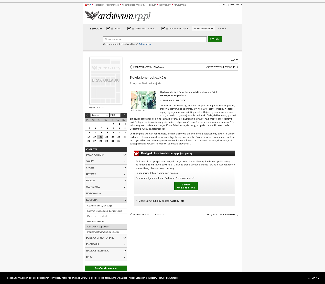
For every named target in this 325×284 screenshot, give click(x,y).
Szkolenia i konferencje (106, 5)
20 (94, 137)
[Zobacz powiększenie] (143, 100)
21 (101, 137)
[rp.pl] (88, 5)
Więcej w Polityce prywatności (163, 278)
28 (101, 141)
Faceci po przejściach (97, 216)
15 (106, 132)
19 (89, 137)
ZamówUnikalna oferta (186, 186)
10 (118, 128)
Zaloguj (223, 5)
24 (118, 137)
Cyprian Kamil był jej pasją (99, 206)
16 (113, 132)
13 (94, 132)
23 (113, 137)
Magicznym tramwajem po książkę (103, 232)
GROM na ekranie (95, 221)
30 (113, 141)
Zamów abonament (106, 268)
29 (106, 141)
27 (94, 141)
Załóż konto (236, 5)
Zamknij (314, 277)
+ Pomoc (222, 29)
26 (89, 141)
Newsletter (180, 5)
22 (106, 137)
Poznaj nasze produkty (133, 5)
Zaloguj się (161, 200)
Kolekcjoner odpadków (98, 227)
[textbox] (155, 39)
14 (101, 132)
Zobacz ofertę (145, 44)
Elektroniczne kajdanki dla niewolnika (104, 211)
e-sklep (152, 5)
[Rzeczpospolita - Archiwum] (117, 15)
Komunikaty (165, 5)
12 (89, 132)
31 (118, 141)
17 (118, 132)
